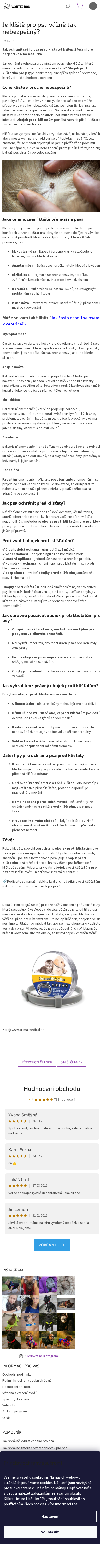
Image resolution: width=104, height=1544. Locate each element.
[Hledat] (68, 6)
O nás (6, 1417)
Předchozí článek (37, 1062)
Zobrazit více (52, 1244)
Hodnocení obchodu (52, 1088)
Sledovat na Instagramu (42, 1356)
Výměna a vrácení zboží (19, 1393)
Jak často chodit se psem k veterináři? (50, 321)
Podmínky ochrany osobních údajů (27, 1380)
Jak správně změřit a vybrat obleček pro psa (34, 1448)
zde (74, 1504)
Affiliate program (14, 1411)
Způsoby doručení (15, 1399)
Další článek (71, 1062)
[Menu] (93, 6)
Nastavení (50, 1516)
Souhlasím (50, 1532)
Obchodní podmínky (16, 1374)
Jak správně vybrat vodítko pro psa (28, 1441)
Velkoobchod (12, 1405)
